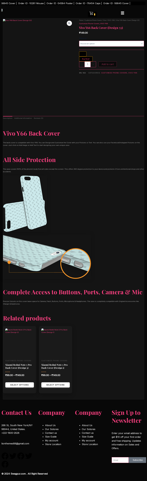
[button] (122, 13)
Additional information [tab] (23, 118)
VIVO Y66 (111, 20)
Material (83, 38)
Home (81, 20)
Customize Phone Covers (93, 20)
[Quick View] (7, 380)
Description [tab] (7, 118)
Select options (19, 385)
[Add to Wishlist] (82, 53)
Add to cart (107, 64)
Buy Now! (86, 59)
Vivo (104, 20)
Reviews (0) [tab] (38, 118)
